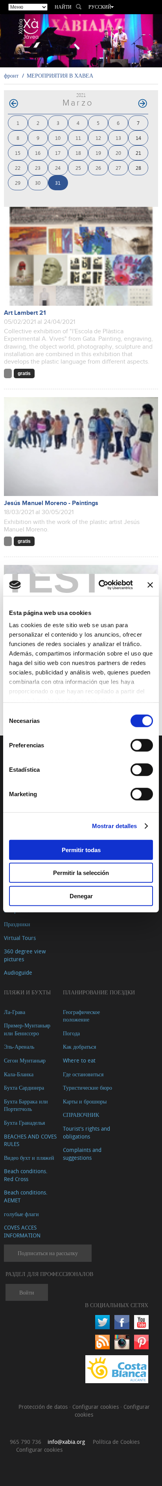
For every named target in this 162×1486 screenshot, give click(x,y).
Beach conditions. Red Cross (26, 1175)
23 (37, 167)
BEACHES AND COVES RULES (30, 1140)
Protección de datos (43, 1406)
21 (138, 152)
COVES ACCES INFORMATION (22, 1231)
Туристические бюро (87, 1087)
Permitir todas (81, 849)
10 (58, 137)
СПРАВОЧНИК (81, 1114)
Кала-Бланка (18, 1074)
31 (58, 182)
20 (118, 152)
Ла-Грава (14, 1012)
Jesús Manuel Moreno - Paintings (51, 503)
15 (17, 152)
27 (118, 167)
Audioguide (18, 972)
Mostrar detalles (114, 826)
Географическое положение (81, 1015)
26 (98, 167)
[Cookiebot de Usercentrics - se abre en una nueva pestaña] (100, 585)
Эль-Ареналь (19, 1046)
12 (98, 137)
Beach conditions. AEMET (26, 1196)
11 (78, 137)
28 (138, 167)
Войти (26, 1292)
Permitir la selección (81, 872)
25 (78, 167)
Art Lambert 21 (25, 313)
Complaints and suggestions (82, 1153)
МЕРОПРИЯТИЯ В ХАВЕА (60, 75)
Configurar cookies (96, 1406)
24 (58, 167)
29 (17, 182)
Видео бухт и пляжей (29, 1157)
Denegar (81, 895)
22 (17, 167)
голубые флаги (21, 1214)
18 (78, 152)
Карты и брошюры (85, 1101)
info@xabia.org (66, 1441)
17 (58, 152)
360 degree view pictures (25, 955)
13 (118, 137)
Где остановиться (83, 1074)
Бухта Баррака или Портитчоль (26, 1105)
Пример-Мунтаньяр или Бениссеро (27, 1029)
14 (138, 137)
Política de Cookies (116, 1441)
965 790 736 (25, 1441)
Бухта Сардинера (24, 1087)
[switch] (142, 745)
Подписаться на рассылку (48, 1253)
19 (98, 152)
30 (37, 182)
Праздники (17, 924)
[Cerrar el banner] (150, 585)
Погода (71, 1033)
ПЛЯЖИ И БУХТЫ (27, 992)
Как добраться (79, 1046)
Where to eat (79, 1060)
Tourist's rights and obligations (86, 1132)
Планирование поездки (99, 992)
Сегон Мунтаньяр (25, 1060)
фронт (11, 75)
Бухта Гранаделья (24, 1122)
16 (37, 152)
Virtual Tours (20, 938)
